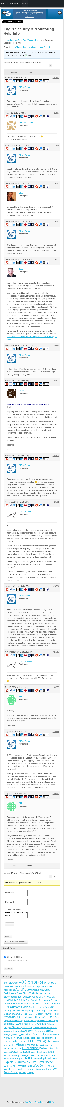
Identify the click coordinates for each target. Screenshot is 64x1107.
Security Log (19, 1051)
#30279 (56, 687)
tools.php (18, 1058)
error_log (40, 1010)
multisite (44, 1034)
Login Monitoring (30, 47)
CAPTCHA (9, 1003)
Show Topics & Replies (17, 960)
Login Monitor (16, 47)
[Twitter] (14, 80)
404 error (44, 982)
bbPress (28, 993)
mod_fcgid (9, 1034)
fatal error (33, 1014)
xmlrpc (30, 1072)
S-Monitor (54, 1048)
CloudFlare (20, 1003)
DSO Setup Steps (26, 1011)
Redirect (44, 1048)
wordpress (22, 1069)
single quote (17, 1055)
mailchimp (27, 1027)
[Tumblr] (33, 80)
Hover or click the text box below (16, 914)
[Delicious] (40, 80)
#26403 (56, 456)
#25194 (56, 183)
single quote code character (35, 1055)
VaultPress (27, 1062)
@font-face (15, 986)
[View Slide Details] (32, 14)
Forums (13, 40)
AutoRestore (24, 989)
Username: (10, 893)
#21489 (56, 145)
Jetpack (8, 1023)
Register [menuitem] (14, 3)
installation (47, 1020)
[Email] (48, 80)
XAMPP (22, 1072)
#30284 (56, 794)
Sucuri (51, 1055)
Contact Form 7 (34, 1004)
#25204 (56, 259)
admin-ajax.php (28, 986)
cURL (6, 1007)
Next (59, 13)
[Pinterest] (25, 80)
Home (6, 40)
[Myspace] (44, 80)
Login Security (45, 47)
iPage (55, 1020)
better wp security (43, 993)
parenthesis (50, 1038)
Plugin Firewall (27, 1044)
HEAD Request (19, 1017)
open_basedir (37, 1038)
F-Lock (49, 1010)
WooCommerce (43, 1065)
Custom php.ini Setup (40, 1007)
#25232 (56, 345)
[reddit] (18, 80)
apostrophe (9, 989)
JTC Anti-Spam (40, 1024)
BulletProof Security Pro (28, 40)
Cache (54, 1000)
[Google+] (6, 80)
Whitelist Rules (25, 1066)
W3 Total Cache (43, 1062)
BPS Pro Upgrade (47, 997)
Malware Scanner (12, 1031)
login (51, 1024)
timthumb (8, 1058)
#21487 (56, 113)
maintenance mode (45, 1027)
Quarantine (30, 1048)
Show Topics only (14, 957)
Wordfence (10, 1069)
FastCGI (23, 1014)
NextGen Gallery (22, 1038)
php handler (9, 1045)
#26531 (56, 502)
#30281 (56, 732)
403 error (28, 981)
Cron (52, 1003)
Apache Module (44, 986)
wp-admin (33, 1069)
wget (15, 1066)
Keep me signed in (16, 909)
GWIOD (8, 1017)
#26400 (56, 381)
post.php (44, 1045)
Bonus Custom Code (26, 996)
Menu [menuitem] (25, 3)
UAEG (28, 1058)
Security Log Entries (38, 1052)
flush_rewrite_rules (48, 1014)
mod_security (22, 1034)
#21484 (56, 78)
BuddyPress (12, 1000)
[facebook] (10, 80)
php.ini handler (11, 1041)
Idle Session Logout (17, 1020)
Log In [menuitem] (4, 3)
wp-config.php (46, 1069)
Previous (4, 13)
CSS (57, 1003)
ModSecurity (44, 1030)
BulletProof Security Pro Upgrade (35, 1000)
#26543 (56, 652)
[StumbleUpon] (37, 80)
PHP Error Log (37, 1041)
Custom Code (19, 1007)
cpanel (45, 1003)
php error (23, 1041)
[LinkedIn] (22, 80)
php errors (53, 1041)
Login (7, 936)
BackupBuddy (42, 989)
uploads (37, 1058)
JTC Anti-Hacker (22, 1024)
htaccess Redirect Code (37, 1017)
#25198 (56, 221)
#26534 (56, 586)
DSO (15, 1010)
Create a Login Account (15, 942)
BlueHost (9, 996)
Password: (9, 902)
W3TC (8, 1065)
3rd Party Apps (11, 982)
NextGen (8, 1037)
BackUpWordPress (13, 993)
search (7, 1052)
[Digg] (29, 80)
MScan (34, 1034)
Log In (9, 924)
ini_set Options (34, 1020)
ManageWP (27, 1030)
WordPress (29, 1102)
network (54, 1034)
